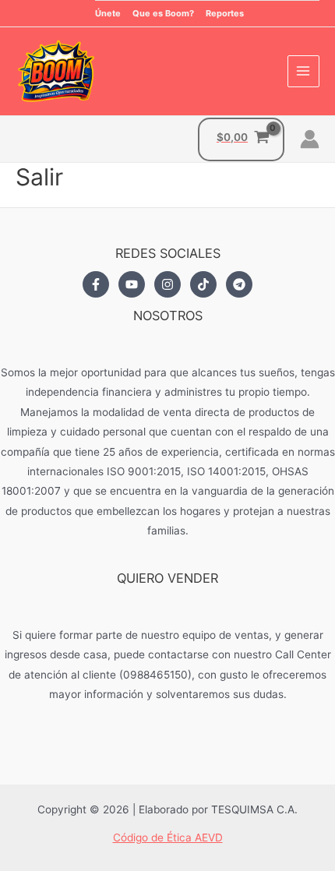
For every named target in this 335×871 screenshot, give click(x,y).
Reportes (225, 13)
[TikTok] (203, 284)
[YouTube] (131, 284)
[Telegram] (239, 284)
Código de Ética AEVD (168, 837)
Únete (108, 13)
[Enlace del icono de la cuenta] (309, 139)
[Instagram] (167, 284)
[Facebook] (96, 284)
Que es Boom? (163, 13)
